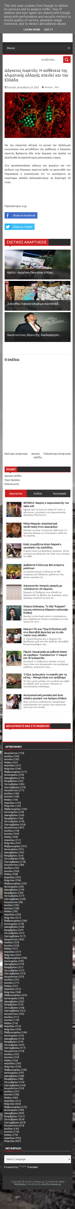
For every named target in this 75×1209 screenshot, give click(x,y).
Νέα (57, 87)
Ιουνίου (8, 759)
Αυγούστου (11, 753)
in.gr (24, 206)
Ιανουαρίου (11, 774)
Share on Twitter (23, 226)
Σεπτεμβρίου (11, 787)
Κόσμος (49, 87)
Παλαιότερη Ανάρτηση (57, 453)
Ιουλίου (8, 756)
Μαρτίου (9, 768)
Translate (32, 1167)
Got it (48, 29)
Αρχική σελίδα (13, 475)
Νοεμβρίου (10, 780)
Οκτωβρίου (11, 784)
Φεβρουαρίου (12, 771)
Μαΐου (8, 762)
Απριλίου (9, 765)
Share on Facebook (24, 215)
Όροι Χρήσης (12, 480)
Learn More (32, 29)
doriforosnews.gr (51, 1184)
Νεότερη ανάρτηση (16, 453)
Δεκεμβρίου (11, 777)
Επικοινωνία (12, 483)
